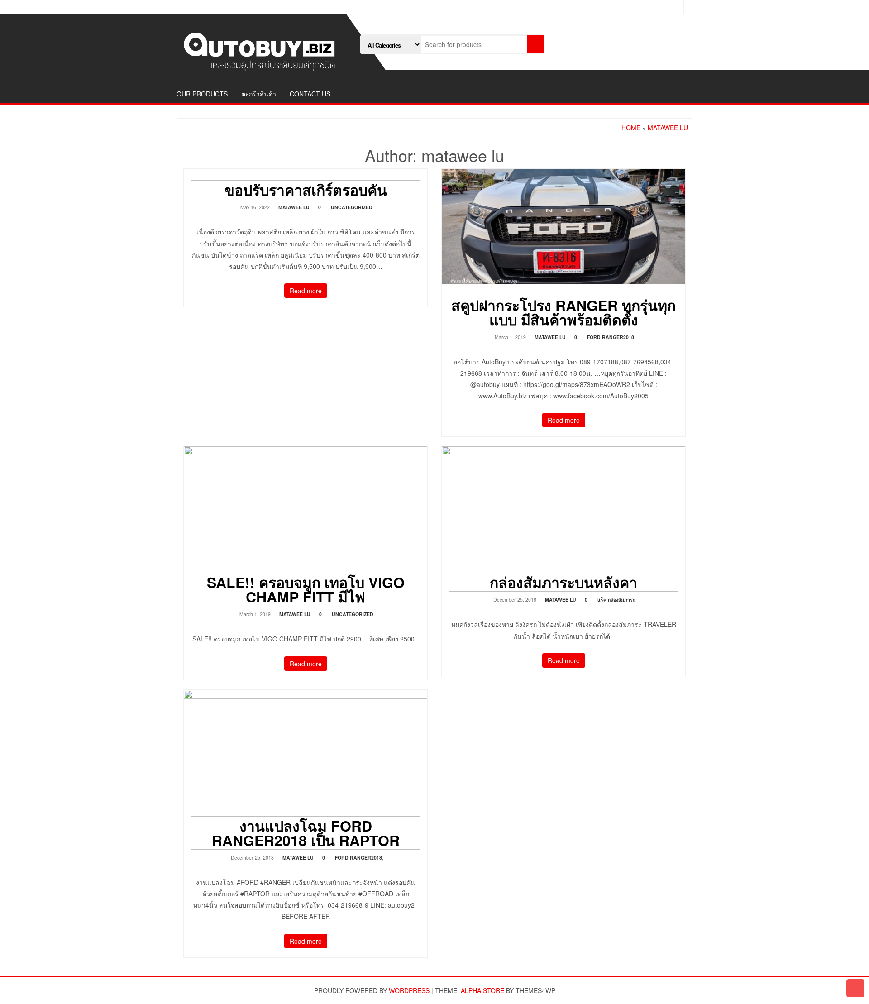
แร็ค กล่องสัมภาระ (616, 599)
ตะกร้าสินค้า (258, 93)
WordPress (409, 990)
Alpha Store (482, 990)
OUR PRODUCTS (202, 93)
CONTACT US (310, 93)
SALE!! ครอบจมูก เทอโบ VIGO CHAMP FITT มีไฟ (306, 589)
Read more (306, 290)
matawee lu (294, 207)
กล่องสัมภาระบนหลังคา (563, 582)
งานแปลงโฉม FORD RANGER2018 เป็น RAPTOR (306, 833)
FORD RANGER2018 (610, 337)
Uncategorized (351, 207)
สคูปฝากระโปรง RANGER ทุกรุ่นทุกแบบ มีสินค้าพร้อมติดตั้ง (563, 312)
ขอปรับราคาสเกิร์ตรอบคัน (305, 189)
